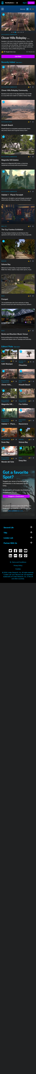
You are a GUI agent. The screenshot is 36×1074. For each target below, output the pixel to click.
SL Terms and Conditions (18, 562)
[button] (10, 3)
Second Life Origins (22, 362)
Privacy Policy (18, 565)
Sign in (25, 3)
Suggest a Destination (16, 496)
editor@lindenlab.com (15, 511)
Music (3, 295)
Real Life (4, 226)
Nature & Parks (5, 439)
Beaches (3, 261)
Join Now (18, 56)
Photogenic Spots (6, 121)
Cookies (18, 569)
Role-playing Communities (9, 34)
